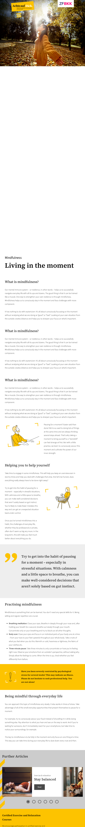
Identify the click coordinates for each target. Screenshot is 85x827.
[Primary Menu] (19, 15)
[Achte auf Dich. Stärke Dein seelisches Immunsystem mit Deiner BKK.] (22, 11)
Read (39, 787)
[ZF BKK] (54, 6)
